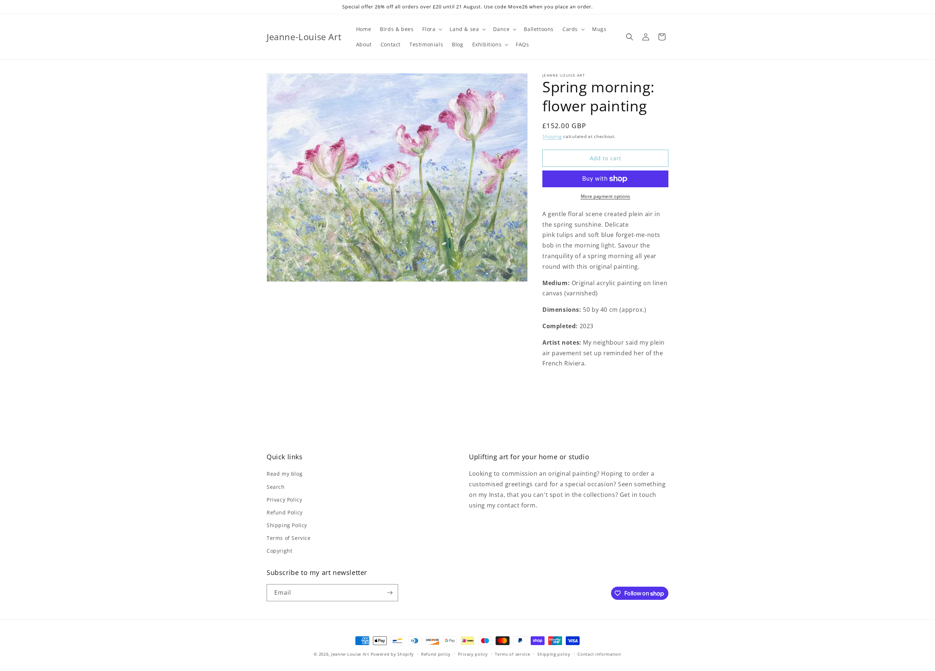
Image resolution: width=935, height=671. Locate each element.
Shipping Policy (287, 525)
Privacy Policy (284, 499)
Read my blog (284, 473)
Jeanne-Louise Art (350, 654)
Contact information (599, 654)
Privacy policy (473, 654)
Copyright (279, 550)
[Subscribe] (390, 592)
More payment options (605, 196)
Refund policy (436, 654)
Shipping (552, 136)
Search (276, 486)
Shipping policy (553, 654)
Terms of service (512, 654)
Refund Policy (285, 512)
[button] (431, 29)
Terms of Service (289, 537)
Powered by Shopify (392, 654)
